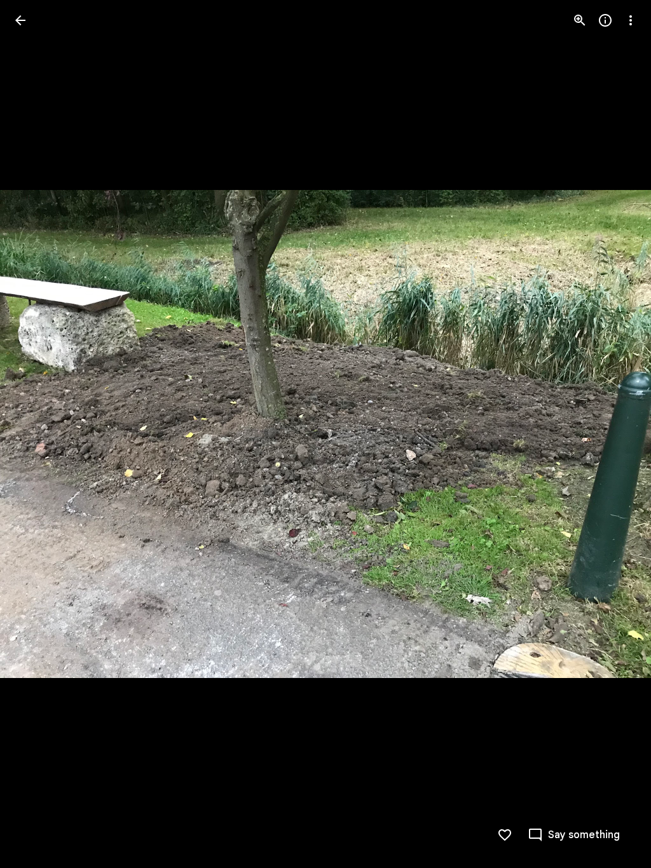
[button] (35, 434)
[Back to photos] (20, 20)
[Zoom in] (580, 20)
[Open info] (605, 20)
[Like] (504, 835)
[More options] (630, 20)
